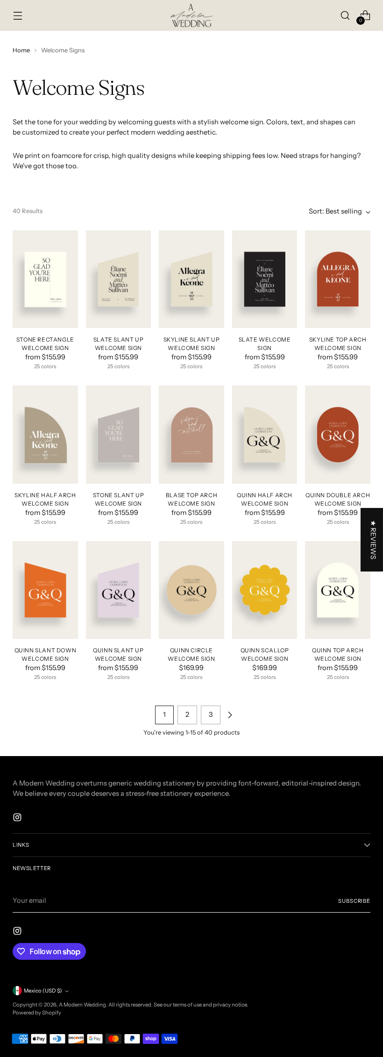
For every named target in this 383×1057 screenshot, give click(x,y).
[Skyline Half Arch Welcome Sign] (45, 434)
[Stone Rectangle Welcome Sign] (45, 279)
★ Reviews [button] (373, 539)
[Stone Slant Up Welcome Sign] (118, 434)
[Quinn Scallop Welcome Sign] (265, 590)
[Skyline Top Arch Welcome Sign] (337, 279)
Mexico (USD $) (43, 990)
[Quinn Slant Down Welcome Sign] (45, 590)
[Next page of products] (229, 715)
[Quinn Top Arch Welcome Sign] (337, 590)
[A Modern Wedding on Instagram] (18, 819)
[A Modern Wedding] (191, 15)
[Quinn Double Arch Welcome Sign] (337, 434)
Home (21, 50)
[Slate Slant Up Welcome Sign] (118, 279)
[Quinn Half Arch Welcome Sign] (265, 434)
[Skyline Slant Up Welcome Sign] (191, 279)
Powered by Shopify (37, 1012)
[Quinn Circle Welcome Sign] (191, 590)
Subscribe (354, 901)
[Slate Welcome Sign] (265, 279)
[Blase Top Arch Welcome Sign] (191, 434)
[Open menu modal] (17, 15)
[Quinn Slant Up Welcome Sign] (118, 590)
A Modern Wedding (82, 1004)
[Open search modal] (345, 15)
